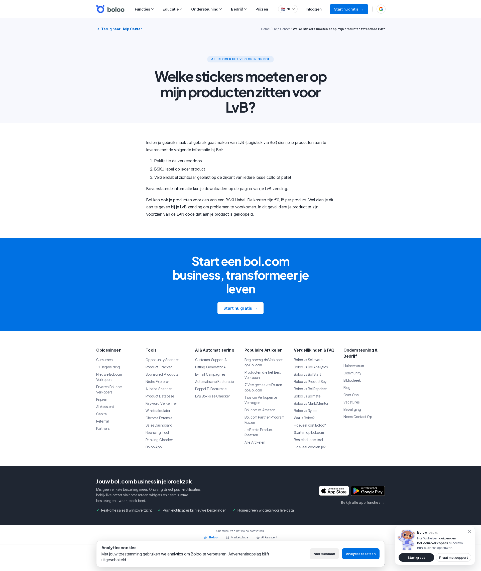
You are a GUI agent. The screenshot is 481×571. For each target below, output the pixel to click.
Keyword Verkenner (161, 403)
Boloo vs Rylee (305, 411)
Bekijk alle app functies (363, 502)
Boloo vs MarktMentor (311, 403)
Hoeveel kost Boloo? (310, 425)
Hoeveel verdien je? (309, 447)
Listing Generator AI (211, 367)
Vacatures (351, 402)
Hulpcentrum (353, 366)
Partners (102, 428)
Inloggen (314, 9)
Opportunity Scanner (162, 360)
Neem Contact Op (357, 417)
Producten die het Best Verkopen (263, 375)
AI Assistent (105, 406)
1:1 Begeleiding (108, 367)
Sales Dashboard (159, 425)
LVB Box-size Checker (212, 396)
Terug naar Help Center (121, 29)
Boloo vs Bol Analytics (311, 367)
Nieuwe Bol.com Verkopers (109, 377)
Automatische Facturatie (214, 381)
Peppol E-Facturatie (211, 389)
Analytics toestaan (361, 554)
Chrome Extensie (159, 418)
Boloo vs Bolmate (307, 396)
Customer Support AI (211, 360)
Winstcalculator (158, 411)
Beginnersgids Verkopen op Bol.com (264, 362)
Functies (142, 9)
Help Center (281, 29)
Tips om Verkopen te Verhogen (261, 400)
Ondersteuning (204, 9)
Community (352, 373)
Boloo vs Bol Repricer (310, 389)
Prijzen (262, 9)
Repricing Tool (157, 432)
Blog (347, 387)
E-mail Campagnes (210, 374)
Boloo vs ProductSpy (310, 381)
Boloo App (154, 447)
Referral (102, 421)
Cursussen (104, 360)
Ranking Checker (159, 440)
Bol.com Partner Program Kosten (264, 420)
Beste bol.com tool (308, 440)
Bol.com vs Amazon (260, 410)
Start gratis (416, 557)
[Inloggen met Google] (381, 9)
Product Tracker (159, 367)
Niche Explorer (157, 381)
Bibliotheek (352, 380)
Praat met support (453, 557)
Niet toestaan (324, 554)
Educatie (171, 9)
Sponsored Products (162, 374)
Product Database (160, 396)
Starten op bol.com (309, 432)
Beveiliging (352, 409)
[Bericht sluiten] (469, 531)
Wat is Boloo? (304, 418)
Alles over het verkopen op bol (240, 59)
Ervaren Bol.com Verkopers (109, 389)
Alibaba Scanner (159, 389)
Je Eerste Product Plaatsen (259, 432)
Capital (101, 414)
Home (265, 29)
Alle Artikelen (255, 442)
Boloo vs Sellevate (308, 360)
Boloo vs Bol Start (307, 374)
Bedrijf (237, 9)
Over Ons (350, 395)
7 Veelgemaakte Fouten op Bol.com (263, 387)
